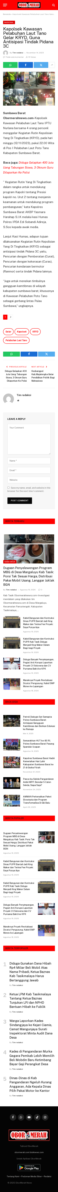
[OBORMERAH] (29, 5)
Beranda (7, 14)
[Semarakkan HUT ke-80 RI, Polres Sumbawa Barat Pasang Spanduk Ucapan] (11, 745)
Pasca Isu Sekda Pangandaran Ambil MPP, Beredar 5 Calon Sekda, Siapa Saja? (38, 782)
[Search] (53, 5)
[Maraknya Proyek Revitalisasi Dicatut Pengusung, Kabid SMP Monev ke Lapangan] (11, 684)
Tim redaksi (17, 53)
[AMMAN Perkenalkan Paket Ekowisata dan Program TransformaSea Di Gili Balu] (11, 801)
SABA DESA (9, 562)
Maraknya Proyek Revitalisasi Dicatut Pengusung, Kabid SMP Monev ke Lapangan (39, 683)
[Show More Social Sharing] (52, 65)
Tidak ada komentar (15, 57)
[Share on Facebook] (25, 65)
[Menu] (5, 5)
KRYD (35, 331)
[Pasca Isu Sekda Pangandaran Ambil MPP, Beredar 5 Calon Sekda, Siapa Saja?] (11, 783)
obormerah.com (22, 1152)
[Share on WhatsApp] (10, 65)
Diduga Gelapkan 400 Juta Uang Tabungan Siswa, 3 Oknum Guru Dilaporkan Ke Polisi (28, 167)
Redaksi (47, 1176)
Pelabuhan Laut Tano (16, 340)
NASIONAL (9, 22)
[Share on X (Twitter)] (41, 65)
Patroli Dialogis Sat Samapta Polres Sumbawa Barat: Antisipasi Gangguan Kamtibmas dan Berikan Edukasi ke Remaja (39, 723)
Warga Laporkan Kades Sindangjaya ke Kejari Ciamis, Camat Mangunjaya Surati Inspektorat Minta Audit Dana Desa (30, 1029)
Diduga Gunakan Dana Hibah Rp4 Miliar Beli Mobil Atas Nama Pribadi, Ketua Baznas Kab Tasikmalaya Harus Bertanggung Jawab (30, 972)
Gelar (8, 331)
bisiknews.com (37, 1152)
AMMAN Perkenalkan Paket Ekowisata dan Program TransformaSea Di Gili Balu (37, 799)
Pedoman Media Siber (31, 1176)
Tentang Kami (13, 1176)
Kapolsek (22, 331)
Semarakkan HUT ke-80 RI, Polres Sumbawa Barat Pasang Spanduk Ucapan (38, 743)
